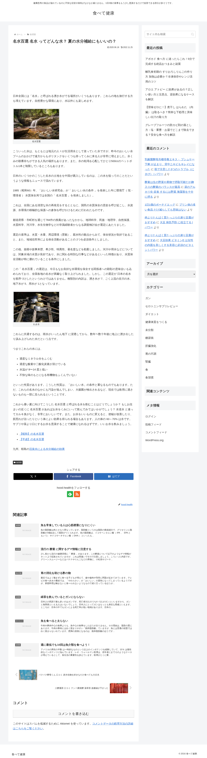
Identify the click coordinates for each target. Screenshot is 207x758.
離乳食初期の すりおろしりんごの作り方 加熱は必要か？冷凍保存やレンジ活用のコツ (168, 76)
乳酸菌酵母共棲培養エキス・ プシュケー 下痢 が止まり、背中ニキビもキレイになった (170, 164)
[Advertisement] (73, 72)
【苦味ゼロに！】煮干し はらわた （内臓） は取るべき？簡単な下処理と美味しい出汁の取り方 (169, 112)
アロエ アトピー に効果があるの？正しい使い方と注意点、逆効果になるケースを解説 (169, 94)
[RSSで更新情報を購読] (77, 494)
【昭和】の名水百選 (32, 433)
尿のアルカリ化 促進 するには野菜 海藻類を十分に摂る (170, 191)
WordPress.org (154, 440)
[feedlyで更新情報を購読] (70, 494)
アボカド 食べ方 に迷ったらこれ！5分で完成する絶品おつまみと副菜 (170, 61)
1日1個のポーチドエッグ (160, 204)
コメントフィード (156, 432)
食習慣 (19, 462)
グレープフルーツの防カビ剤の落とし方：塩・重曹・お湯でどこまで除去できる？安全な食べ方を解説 (169, 130)
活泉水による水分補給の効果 (47, 449)
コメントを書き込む (73, 714)
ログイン (150, 416)
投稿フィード (153, 424)
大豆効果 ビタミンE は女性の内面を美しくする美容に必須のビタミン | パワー (169, 245)
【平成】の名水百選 (32, 439)
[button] (192, 34)
